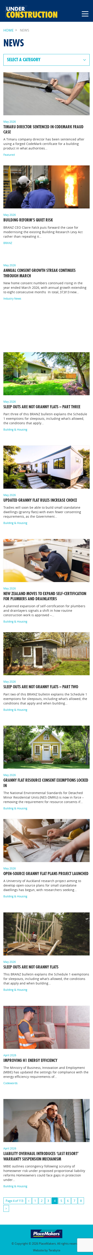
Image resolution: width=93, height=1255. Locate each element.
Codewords (10, 1083)
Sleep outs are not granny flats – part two (41, 687)
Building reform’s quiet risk (28, 220)
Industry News (12, 298)
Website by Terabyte (46, 1250)
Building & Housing (15, 429)
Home (8, 30)
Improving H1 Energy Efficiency (30, 1061)
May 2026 (9, 121)
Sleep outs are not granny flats (30, 967)
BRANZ (7, 243)
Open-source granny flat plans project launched (45, 874)
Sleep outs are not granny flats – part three (41, 407)
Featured (9, 154)
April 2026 (9, 1055)
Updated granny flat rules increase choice (40, 500)
